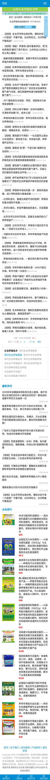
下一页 (32, 342)
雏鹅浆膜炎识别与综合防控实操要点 (20, 487)
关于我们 (14, 747)
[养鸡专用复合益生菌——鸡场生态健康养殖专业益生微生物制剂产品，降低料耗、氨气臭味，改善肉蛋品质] (8, 710)
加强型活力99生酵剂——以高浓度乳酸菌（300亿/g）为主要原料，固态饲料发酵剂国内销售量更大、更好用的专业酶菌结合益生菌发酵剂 (33, 545)
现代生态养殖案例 (28, 351)
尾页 (39, 342)
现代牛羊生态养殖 (32, 355)
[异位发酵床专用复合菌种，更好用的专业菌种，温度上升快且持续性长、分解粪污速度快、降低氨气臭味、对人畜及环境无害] (8, 727)
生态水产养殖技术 (13, 363)
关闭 (46, 19)
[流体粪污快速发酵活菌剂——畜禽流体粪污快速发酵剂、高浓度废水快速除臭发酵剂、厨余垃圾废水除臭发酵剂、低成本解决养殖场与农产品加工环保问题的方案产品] (8, 636)
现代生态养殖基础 (13, 355)
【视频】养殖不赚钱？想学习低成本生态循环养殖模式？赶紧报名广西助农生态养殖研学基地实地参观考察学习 (25, 279)
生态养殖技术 (11, 351)
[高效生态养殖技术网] (25, 11)
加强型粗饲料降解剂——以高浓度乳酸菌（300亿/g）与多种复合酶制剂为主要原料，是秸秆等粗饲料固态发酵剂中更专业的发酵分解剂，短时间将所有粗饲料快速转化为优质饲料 (33, 614)
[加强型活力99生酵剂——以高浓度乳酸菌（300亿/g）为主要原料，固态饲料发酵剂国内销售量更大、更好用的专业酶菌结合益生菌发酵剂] (8, 546)
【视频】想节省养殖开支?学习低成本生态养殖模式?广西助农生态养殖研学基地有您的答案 (25, 181)
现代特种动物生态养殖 (15, 367)
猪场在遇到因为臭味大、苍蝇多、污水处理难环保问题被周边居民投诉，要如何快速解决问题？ (24, 420)
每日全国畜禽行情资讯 (15, 376)
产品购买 (36, 747)
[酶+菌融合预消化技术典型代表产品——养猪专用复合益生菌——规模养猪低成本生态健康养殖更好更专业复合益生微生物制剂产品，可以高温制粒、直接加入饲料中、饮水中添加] (8, 584)
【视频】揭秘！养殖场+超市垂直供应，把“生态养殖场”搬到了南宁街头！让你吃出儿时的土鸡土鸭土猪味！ (25, 49)
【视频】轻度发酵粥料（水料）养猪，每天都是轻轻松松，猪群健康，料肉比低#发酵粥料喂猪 (25, 444)
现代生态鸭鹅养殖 (32, 359)
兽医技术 (28, 17)
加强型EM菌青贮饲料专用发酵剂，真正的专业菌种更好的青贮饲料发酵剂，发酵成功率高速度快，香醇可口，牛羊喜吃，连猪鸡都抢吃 (33, 689)
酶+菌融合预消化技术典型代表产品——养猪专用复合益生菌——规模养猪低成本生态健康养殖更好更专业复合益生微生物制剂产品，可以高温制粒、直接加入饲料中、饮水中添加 (33, 588)
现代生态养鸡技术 (32, 363)
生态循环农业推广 (13, 371)
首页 (11, 17)
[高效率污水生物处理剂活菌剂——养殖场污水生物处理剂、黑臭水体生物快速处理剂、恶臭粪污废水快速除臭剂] (8, 567)
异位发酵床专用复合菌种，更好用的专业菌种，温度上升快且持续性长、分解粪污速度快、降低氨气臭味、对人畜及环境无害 (33, 727)
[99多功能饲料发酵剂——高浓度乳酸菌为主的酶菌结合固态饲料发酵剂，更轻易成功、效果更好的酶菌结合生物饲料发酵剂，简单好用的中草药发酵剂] (8, 519)
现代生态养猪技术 (13, 359)
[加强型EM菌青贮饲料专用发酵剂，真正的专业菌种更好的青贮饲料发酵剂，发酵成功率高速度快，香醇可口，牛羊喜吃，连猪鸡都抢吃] (8, 688)
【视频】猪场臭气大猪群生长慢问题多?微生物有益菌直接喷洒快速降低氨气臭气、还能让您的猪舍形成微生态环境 (24, 169)
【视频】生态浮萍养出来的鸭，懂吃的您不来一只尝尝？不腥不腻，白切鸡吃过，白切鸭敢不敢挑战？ (25, 37)
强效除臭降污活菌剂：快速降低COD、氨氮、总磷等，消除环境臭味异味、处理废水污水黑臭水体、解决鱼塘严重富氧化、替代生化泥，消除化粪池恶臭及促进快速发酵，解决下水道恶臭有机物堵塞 (33, 665)
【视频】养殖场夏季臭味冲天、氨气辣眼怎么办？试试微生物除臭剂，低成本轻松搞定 (25, 301)
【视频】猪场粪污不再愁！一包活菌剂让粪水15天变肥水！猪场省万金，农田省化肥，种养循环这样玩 (25, 139)
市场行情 (37, 17)
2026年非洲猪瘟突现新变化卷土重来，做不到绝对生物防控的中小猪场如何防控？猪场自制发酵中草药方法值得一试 (24, 395)
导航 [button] (4, 3)
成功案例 (18, 17)
